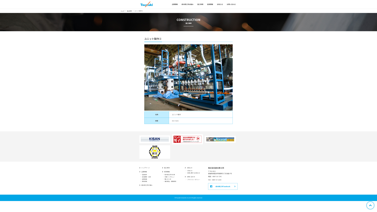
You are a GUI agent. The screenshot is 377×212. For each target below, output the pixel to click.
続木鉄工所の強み (187, 4)
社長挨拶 (144, 174)
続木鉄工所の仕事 (170, 174)
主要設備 (144, 179)
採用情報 (210, 4)
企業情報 (175, 4)
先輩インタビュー (170, 177)
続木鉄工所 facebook (223, 186)
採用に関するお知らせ (193, 173)
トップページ (145, 168)
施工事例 (200, 4)
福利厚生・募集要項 (170, 181)
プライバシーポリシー (193, 179)
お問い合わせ (231, 4)
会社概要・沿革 (146, 177)
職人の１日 (168, 179)
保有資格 (144, 181)
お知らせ (220, 4)
